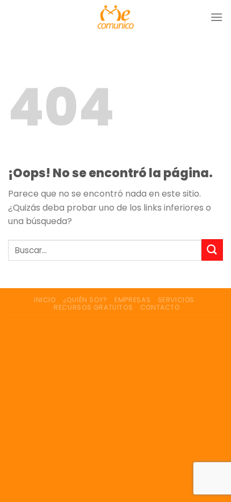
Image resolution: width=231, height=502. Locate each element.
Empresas (132, 299)
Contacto (160, 307)
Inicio (45, 299)
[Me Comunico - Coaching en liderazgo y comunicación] (115, 17)
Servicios (176, 299)
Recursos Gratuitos (93, 307)
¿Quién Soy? (85, 299)
